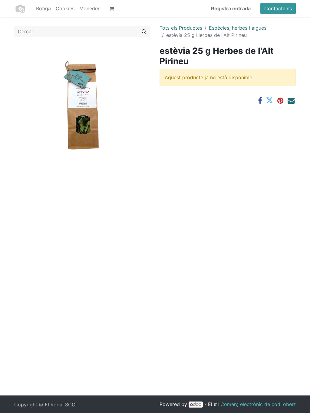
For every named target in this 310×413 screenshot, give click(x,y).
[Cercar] (144, 31)
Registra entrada (231, 8)
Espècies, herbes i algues (237, 28)
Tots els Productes (181, 28)
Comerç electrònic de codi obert (258, 404)
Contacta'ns (278, 8)
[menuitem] (43, 8)
